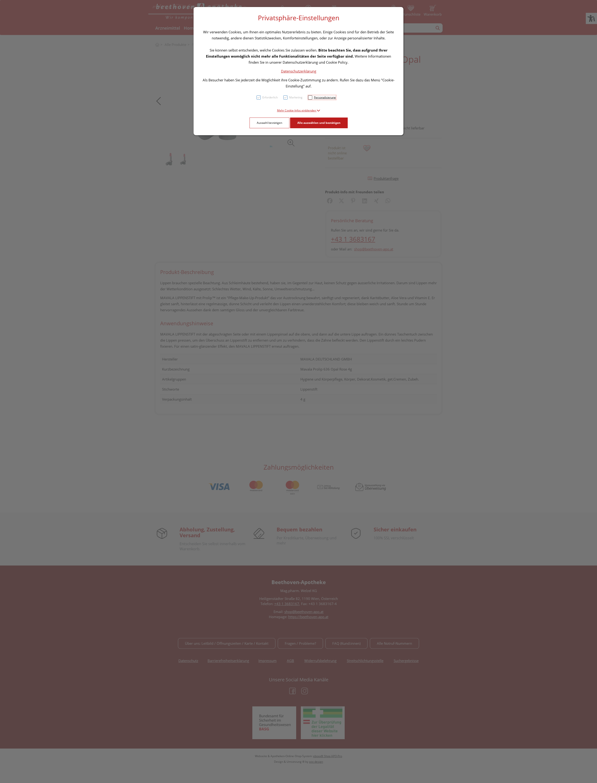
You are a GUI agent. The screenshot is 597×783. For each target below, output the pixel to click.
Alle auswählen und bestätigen (318, 123)
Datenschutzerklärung (298, 71)
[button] (298, 110)
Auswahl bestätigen (269, 123)
